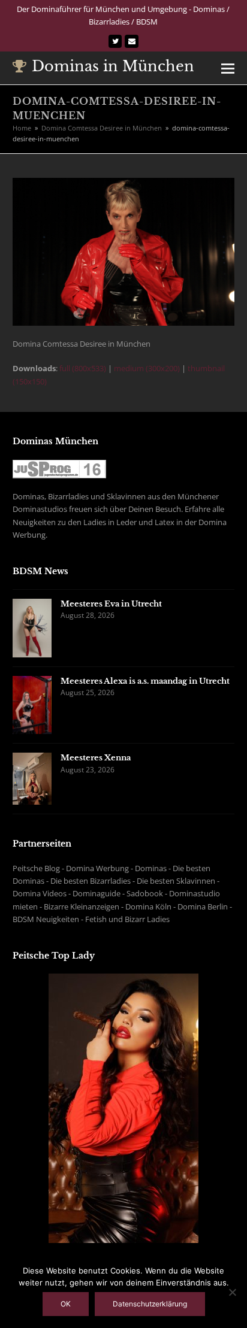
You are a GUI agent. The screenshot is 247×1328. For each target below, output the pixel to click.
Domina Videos (40, 893)
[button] (227, 68)
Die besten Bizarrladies (90, 880)
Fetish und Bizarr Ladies (127, 919)
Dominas (151, 868)
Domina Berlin (202, 906)
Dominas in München (113, 66)
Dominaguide (97, 893)
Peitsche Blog (36, 868)
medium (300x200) (147, 368)
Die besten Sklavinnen (176, 880)
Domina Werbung (97, 868)
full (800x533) (82, 368)
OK (66, 1303)
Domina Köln (148, 906)
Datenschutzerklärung (150, 1303)
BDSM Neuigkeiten (46, 919)
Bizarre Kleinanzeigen (81, 906)
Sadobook (144, 893)
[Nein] (232, 1292)
